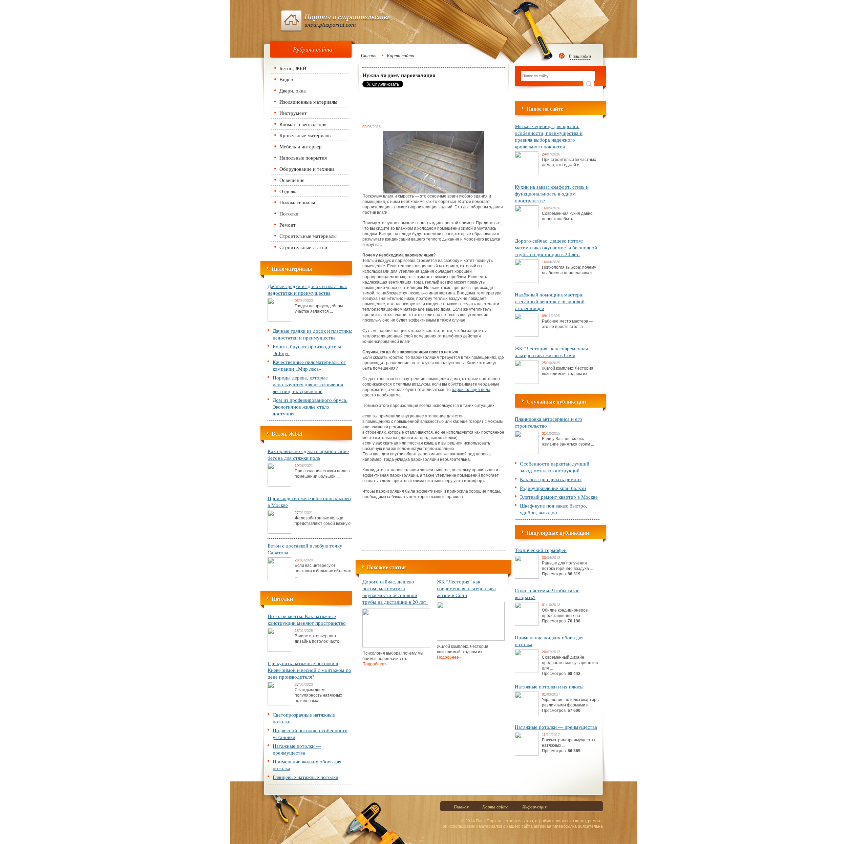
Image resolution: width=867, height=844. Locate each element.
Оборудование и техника (307, 168)
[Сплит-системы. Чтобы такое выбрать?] (526, 624)
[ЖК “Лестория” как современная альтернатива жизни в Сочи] (471, 639)
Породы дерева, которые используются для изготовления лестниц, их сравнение (308, 384)
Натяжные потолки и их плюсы (549, 686)
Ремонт (287, 224)
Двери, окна (292, 90)
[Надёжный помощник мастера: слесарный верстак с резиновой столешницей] (526, 335)
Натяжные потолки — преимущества (297, 749)
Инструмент (293, 112)
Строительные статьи (303, 247)
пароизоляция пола (471, 389)
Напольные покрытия (303, 157)
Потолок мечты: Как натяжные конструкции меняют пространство (307, 619)
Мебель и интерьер (300, 146)
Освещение (291, 180)
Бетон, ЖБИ (292, 68)
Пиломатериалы (297, 202)
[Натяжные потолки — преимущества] (526, 754)
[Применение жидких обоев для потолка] (526, 671)
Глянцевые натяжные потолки (305, 777)
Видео (286, 79)
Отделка (288, 191)
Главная (369, 55)
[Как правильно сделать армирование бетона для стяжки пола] (279, 485)
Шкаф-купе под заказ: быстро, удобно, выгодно (553, 509)
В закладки (580, 56)
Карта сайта (400, 55)
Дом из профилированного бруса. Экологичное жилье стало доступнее (310, 406)
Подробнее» (374, 664)
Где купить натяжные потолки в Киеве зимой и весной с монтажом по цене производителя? (309, 670)
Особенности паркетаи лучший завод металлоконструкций (554, 467)
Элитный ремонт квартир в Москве (559, 496)
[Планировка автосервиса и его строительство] (526, 453)
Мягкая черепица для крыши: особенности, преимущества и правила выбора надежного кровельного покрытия (549, 136)
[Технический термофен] (526, 577)
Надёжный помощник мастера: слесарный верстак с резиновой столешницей (550, 301)
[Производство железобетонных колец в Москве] (279, 532)
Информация (534, 807)
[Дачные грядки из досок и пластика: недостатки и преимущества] (279, 320)
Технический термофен (541, 550)
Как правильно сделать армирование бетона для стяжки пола (308, 454)
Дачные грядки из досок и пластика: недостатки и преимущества (307, 289)
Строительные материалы (308, 235)
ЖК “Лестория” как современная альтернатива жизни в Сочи (466, 588)
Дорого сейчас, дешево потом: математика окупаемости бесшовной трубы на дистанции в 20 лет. (395, 591)
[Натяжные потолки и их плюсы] (526, 714)
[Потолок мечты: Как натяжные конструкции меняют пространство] (279, 650)
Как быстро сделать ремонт (550, 479)
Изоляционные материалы (308, 101)
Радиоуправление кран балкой (553, 488)
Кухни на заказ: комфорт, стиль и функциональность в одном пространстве (552, 193)
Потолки (288, 213)
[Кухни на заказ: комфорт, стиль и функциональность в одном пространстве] (526, 227)
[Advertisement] (416, 106)
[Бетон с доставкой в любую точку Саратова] (279, 579)
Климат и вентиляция (302, 124)
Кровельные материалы (305, 135)
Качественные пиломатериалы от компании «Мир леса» (309, 365)
